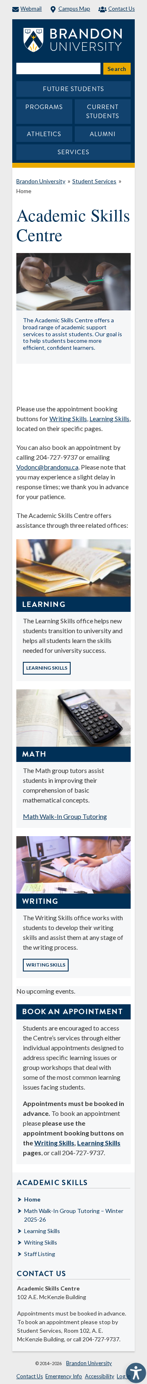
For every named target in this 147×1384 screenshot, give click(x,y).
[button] (134, 1371)
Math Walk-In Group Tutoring (65, 816)
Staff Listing (39, 1253)
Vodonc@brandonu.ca (47, 467)
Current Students (103, 112)
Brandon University (40, 181)
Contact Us (121, 8)
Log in (124, 1376)
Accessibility (99, 1376)
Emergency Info (63, 1376)
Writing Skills (68, 418)
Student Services (94, 181)
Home (23, 190)
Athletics (44, 134)
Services (73, 152)
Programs (44, 107)
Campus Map (74, 8)
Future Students (73, 88)
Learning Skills (109, 418)
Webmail (31, 8)
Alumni (103, 134)
